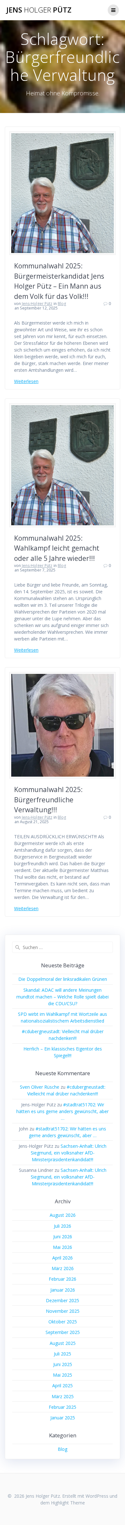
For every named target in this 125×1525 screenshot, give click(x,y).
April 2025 (62, 1385)
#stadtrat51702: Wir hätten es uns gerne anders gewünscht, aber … (62, 1111)
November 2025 (62, 1311)
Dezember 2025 (62, 1300)
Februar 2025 (62, 1407)
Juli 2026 (62, 1226)
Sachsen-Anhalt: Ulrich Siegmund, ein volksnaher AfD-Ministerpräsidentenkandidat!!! (69, 1153)
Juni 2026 (62, 1236)
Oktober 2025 (62, 1322)
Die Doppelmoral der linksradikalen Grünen (62, 979)
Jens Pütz (38, 9)
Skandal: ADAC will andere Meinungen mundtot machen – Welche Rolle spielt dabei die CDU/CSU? (62, 996)
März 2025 (63, 1396)
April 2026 (62, 1258)
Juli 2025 (62, 1354)
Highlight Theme (68, 1503)
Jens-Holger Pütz (37, 303)
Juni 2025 (62, 1364)
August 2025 (63, 1343)
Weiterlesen (26, 381)
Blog (62, 303)
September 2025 (63, 1332)
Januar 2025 (62, 1418)
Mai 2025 (62, 1375)
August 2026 (63, 1215)
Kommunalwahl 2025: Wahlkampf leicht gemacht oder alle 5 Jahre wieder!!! (56, 548)
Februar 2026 (62, 1279)
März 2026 (63, 1268)
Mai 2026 (62, 1247)
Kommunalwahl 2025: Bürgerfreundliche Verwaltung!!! (48, 799)
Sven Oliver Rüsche (39, 1087)
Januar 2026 (62, 1290)
